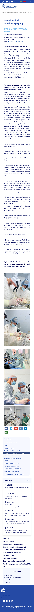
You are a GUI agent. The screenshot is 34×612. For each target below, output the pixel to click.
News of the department (11, 472)
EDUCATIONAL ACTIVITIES (12, 469)
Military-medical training (12, 552)
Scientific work (8, 456)
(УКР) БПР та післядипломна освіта (13, 460)
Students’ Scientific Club (11, 463)
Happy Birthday (8, 541)
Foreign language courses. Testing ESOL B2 (17, 565)
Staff (5, 445)
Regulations (9, 575)
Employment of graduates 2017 (14, 561)
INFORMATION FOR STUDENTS (14, 474)
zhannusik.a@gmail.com (15, 41)
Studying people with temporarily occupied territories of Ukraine (15, 548)
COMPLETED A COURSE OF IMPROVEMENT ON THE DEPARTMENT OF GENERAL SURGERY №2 (17, 515)
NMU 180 (6, 538)
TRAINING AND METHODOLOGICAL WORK (13, 449)
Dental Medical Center (11, 558)
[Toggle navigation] (29, 6)
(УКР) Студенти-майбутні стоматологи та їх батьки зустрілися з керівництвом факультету (17, 490)
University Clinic (9, 555)
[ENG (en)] (24, 1)
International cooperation (11, 466)
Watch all (27, 480)
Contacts (8, 582)
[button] (3, 2)
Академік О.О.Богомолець (13, 544)
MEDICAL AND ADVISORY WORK (14, 453)
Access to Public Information (13, 577)
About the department (10, 443)
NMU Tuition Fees (5, 595)
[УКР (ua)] (21, 1)
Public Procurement (11, 580)
